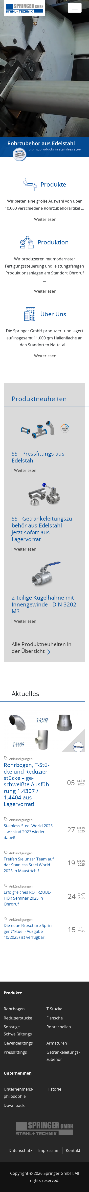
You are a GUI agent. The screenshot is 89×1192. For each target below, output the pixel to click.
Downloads (14, 1105)
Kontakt (73, 1150)
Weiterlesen (45, 219)
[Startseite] (24, 8)
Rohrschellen (58, 1027)
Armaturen (56, 1043)
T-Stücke (54, 1009)
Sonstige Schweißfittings (18, 1030)
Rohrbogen (14, 1009)
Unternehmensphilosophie (18, 1092)
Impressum (49, 1150)
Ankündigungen (21, 759)
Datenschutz (20, 1150)
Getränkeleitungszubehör (63, 1055)
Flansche (54, 1018)
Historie (53, 1089)
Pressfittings (15, 1052)
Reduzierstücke (18, 1018)
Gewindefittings (18, 1043)
